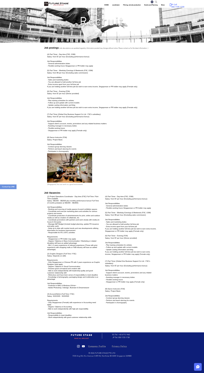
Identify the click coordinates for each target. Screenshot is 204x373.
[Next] (191, 25)
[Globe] (152, 1)
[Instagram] (78, 346)
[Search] (156, 2)
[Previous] (13, 25)
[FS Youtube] (83, 346)
